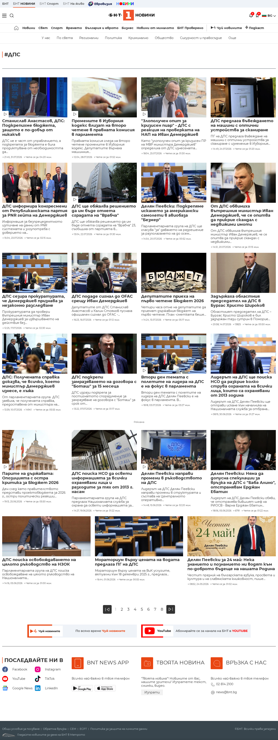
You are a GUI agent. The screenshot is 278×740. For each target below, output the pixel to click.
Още (232, 38)
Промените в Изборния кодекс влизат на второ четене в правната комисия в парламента (103, 128)
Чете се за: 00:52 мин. (178, 239)
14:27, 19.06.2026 (82, 511)
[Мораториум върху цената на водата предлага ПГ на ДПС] (139, 536)
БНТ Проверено (190, 28)
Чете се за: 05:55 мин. (48, 410)
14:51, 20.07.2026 (222, 247)
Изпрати (152, 692)
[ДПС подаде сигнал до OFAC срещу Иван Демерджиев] (104, 273)
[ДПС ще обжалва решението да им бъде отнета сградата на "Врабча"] (104, 183)
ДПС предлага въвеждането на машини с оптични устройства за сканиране (242, 125)
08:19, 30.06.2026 (222, 414)
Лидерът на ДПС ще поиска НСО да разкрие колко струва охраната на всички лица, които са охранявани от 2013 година (241, 386)
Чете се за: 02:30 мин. (38, 328)
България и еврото (101, 28)
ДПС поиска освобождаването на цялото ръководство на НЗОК (39, 562)
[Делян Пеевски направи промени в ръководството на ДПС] (173, 450)
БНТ (5, 4)
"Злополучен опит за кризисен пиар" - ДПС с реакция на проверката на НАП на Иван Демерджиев (170, 128)
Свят (43, 28)
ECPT (83, 728)
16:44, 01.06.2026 (106, 579)
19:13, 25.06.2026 (13, 501)
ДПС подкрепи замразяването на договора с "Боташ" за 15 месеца (104, 382)
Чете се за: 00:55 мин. (132, 579)
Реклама (139, 422)
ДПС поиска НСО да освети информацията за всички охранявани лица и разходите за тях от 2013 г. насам (102, 482)
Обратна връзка (54, 728)
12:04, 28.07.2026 (83, 157)
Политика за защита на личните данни (118, 728)
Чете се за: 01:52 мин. (108, 157)
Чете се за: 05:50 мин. (38, 501)
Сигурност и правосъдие (201, 38)
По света (65, 38)
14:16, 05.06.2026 (13, 583)
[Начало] (16, 28)
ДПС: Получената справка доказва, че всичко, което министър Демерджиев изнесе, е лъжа (31, 384)
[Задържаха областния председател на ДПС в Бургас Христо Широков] (243, 273)
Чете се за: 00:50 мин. (258, 324)
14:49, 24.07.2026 (222, 149)
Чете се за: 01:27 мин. (247, 414)
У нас (46, 38)
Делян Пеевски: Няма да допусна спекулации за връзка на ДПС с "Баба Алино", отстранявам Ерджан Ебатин (243, 482)
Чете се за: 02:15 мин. (38, 238)
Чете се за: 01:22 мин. (107, 511)
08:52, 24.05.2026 (199, 584)
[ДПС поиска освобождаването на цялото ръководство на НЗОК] (46, 536)
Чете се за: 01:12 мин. (107, 320)
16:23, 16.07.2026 (82, 320)
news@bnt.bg (226, 692)
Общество (164, 38)
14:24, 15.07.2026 (152, 320)
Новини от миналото (155, 28)
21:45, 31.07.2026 (13, 157)
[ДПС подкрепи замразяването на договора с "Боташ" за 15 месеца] (104, 354)
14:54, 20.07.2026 (152, 239)
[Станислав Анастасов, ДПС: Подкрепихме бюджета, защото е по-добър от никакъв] (34, 97)
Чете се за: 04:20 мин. (39, 157)
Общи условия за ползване (21, 728)
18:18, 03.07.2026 (152, 405)
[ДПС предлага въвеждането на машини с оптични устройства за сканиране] (243, 97)
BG (270, 16)
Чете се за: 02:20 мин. (178, 505)
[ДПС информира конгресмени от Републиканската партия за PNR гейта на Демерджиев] (34, 183)
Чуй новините (229, 28)
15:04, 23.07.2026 (13, 238)
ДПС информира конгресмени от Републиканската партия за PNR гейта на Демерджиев (34, 211)
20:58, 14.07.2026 (222, 324)
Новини (28, 28)
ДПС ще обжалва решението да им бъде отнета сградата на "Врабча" (104, 211)
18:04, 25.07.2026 (152, 153)
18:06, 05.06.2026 (222, 511)
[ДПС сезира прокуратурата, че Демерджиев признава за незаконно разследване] (34, 273)
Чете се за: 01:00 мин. (39, 583)
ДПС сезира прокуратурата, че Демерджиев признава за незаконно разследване (33, 301)
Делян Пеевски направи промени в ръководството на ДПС (171, 478)
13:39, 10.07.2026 (13, 410)
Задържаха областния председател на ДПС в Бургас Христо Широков (238, 301)
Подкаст (256, 28)
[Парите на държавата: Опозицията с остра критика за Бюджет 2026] (34, 450)
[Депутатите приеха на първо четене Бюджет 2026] (173, 273)
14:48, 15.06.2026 (152, 505)
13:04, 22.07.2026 (83, 234)
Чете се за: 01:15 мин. (246, 247)
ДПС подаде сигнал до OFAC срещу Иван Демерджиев (102, 298)
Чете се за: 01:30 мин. (178, 153)
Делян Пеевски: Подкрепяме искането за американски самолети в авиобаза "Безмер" (172, 213)
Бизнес (127, 28)
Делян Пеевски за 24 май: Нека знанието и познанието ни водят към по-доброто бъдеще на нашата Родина (231, 564)
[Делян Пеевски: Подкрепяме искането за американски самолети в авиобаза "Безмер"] (173, 183)
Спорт (57, 28)
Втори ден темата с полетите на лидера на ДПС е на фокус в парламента (172, 382)
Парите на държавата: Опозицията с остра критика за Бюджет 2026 (30, 478)
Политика (113, 38)
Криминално (138, 38)
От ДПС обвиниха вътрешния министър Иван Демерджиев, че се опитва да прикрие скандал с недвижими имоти (242, 215)
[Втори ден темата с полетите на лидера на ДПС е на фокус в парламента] (173, 354)
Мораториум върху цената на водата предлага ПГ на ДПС (137, 562)
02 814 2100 (224, 684)
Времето (74, 28)
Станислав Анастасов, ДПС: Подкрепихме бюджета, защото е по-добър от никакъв (33, 128)
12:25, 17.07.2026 (13, 328)
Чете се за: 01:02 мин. (225, 584)
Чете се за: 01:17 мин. (107, 409)
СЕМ (73, 728)
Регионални (88, 38)
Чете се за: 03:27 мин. (177, 405)
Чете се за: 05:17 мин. (177, 320)
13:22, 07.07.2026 (83, 409)
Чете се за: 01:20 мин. (247, 149)
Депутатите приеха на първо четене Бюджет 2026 (172, 298)
